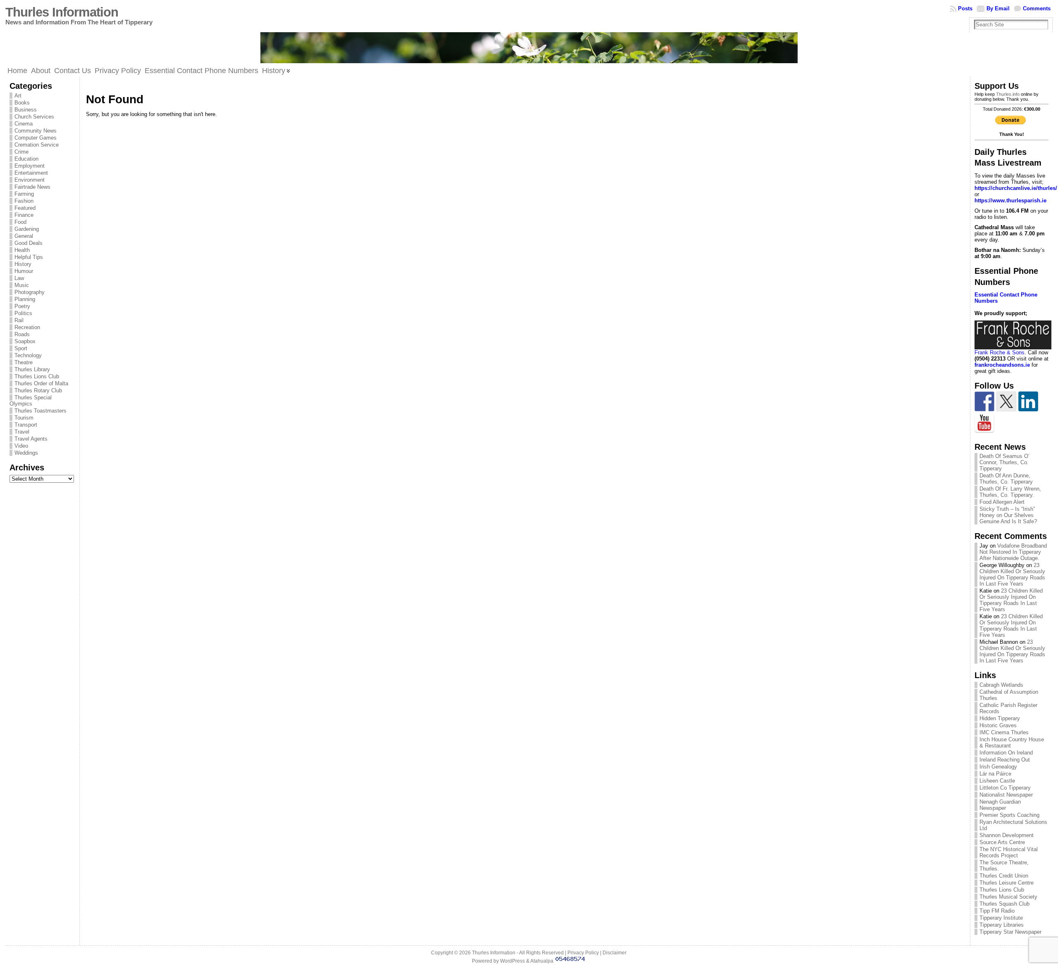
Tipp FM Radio (997, 911)
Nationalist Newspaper (1006, 795)
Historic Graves (998, 725)
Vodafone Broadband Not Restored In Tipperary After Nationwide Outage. (1013, 552)
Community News (35, 131)
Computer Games (35, 138)
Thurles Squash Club (1004, 904)
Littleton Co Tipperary (1005, 788)
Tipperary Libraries (1001, 925)
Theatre (23, 362)
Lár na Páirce (995, 774)
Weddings (26, 453)
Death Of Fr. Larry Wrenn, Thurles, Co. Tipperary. (1010, 492)
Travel (21, 432)
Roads (22, 334)
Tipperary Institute (1001, 918)
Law (19, 278)
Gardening (26, 229)
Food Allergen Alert (1002, 502)
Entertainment (31, 173)
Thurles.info (1008, 94)
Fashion (23, 201)
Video (21, 446)
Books (22, 103)
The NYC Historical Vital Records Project (1008, 852)
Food (20, 222)
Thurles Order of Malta (41, 383)
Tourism (23, 418)
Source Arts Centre (1002, 842)
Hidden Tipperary (999, 718)
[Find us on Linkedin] (1028, 401)
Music (21, 285)
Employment (29, 166)
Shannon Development (1006, 835)
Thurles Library (32, 369)
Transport (25, 425)
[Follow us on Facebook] (984, 401)
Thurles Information (61, 12)
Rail (19, 320)
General (23, 236)
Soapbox (25, 341)
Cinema (23, 124)
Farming (24, 194)
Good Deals (28, 243)
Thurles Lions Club (36, 376)
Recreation (27, 327)
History (22, 264)
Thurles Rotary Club (38, 390)
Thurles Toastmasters (40, 411)
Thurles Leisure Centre (1006, 883)
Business (25, 110)
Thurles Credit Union (1003, 876)
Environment (29, 180)
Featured (25, 208)
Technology (28, 355)
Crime (21, 152)
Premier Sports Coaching (1009, 815)
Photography (29, 292)
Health (22, 250)
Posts (965, 8)
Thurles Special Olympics (31, 400)
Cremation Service (36, 145)
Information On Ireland (1006, 753)
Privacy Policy (583, 953)
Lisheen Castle (997, 781)
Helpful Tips (28, 257)
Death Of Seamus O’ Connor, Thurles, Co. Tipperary (1004, 462)
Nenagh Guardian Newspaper (1000, 805)
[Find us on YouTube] (984, 423)
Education (26, 159)
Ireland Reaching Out (1004, 760)
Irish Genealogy (998, 767)
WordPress (512, 961)
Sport (20, 348)
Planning (24, 299)
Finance (23, 215)
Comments (1037, 8)
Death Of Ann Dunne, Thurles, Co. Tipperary (1006, 478)
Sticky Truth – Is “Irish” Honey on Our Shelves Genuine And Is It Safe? (1008, 515)
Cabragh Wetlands (1001, 685)
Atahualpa (541, 961)
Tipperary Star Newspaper (1010, 932)
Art (17, 96)
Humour (23, 271)
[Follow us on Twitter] (1006, 401)
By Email (998, 8)
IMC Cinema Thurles (1004, 732)
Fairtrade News (32, 187)
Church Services (34, 117)
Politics (23, 313)
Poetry (22, 306)
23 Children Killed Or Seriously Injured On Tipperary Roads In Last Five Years (1012, 574)
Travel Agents (31, 439)
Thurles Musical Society (1008, 897)
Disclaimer (615, 953)
